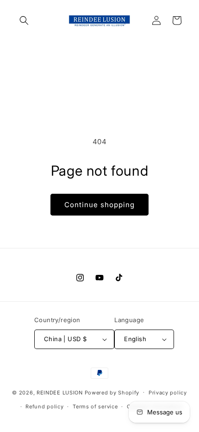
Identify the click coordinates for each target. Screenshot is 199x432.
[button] (24, 20)
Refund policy (44, 406)
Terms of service (95, 406)
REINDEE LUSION (60, 392)
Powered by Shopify (112, 392)
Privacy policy (168, 392)
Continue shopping (99, 204)
